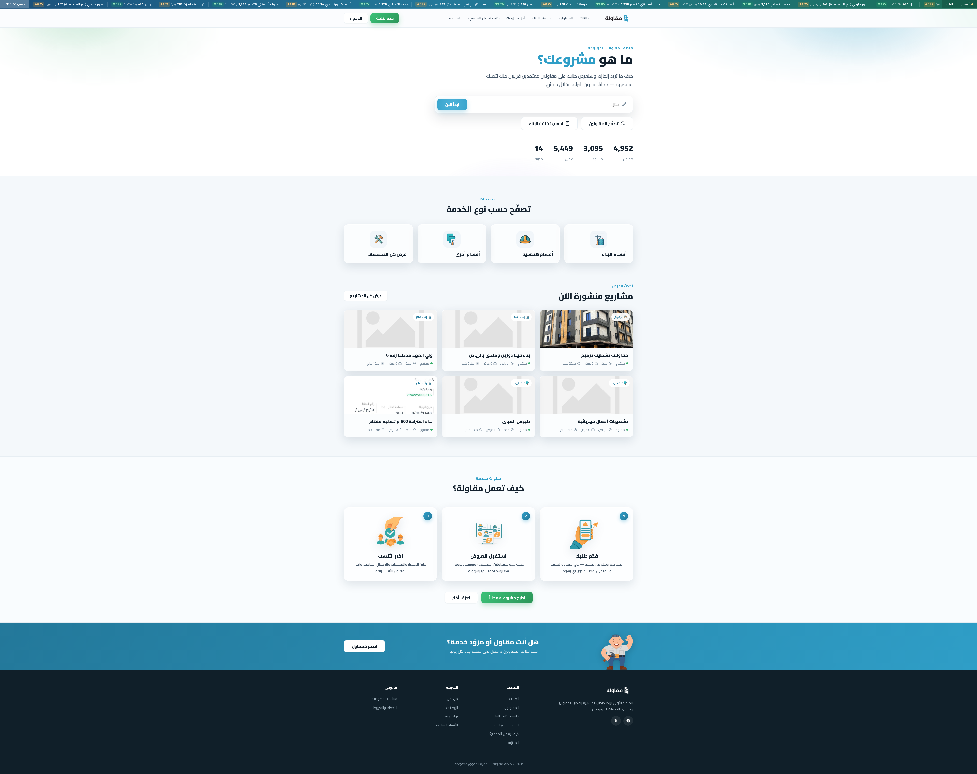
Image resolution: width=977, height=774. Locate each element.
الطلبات (586, 18)
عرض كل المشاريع (366, 295)
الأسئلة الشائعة (447, 725)
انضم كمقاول (364, 646)
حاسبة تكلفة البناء (506, 716)
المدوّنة (455, 18)
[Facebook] (628, 721)
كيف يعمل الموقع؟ (484, 18)
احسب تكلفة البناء (546, 123)
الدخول (356, 18)
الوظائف (452, 707)
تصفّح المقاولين (604, 123)
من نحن (452, 698)
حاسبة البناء (541, 18)
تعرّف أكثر (461, 597)
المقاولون (565, 18)
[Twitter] (616, 721)
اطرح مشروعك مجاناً (507, 597)
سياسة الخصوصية (384, 698)
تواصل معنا (450, 716)
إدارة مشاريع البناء (506, 725)
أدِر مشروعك (515, 18)
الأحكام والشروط (385, 707)
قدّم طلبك (385, 18)
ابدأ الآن (452, 104)
